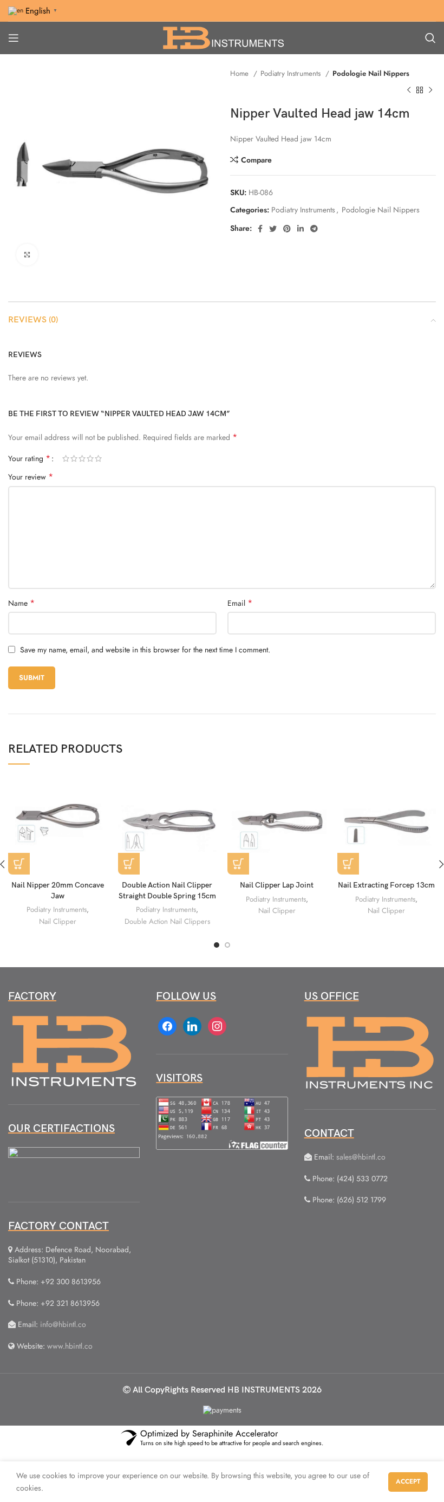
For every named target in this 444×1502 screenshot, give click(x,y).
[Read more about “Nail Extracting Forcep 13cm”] (348, 864)
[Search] (430, 38)
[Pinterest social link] (287, 229)
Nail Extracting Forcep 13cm (386, 885)
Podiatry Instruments (291, 73)
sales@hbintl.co (361, 1156)
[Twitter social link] (273, 229)
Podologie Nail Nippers (370, 73)
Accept (408, 1481)
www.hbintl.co (70, 1346)
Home (240, 73)
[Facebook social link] (260, 229)
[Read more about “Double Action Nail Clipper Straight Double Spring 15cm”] (129, 864)
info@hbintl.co (63, 1324)
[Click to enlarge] (27, 255)
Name (21, 603)
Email (239, 603)
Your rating (29, 458)
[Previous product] (408, 90)
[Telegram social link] (314, 229)
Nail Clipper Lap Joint (277, 885)
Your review (30, 477)
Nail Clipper (57, 921)
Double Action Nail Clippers (167, 921)
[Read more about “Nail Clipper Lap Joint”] (238, 864)
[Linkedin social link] (300, 229)
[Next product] (430, 90)
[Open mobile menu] (13, 38)
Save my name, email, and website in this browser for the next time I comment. (145, 649)
